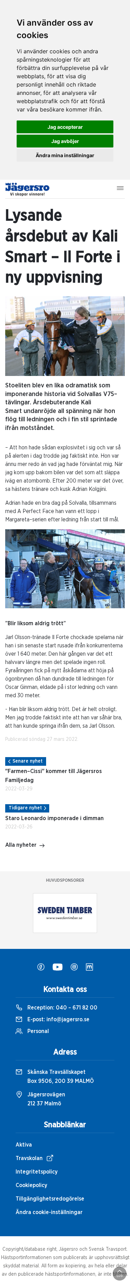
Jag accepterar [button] (65, 127)
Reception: (61, 1008)
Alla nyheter (20, 845)
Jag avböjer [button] (65, 141)
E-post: (57, 1019)
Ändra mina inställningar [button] (65, 155)
